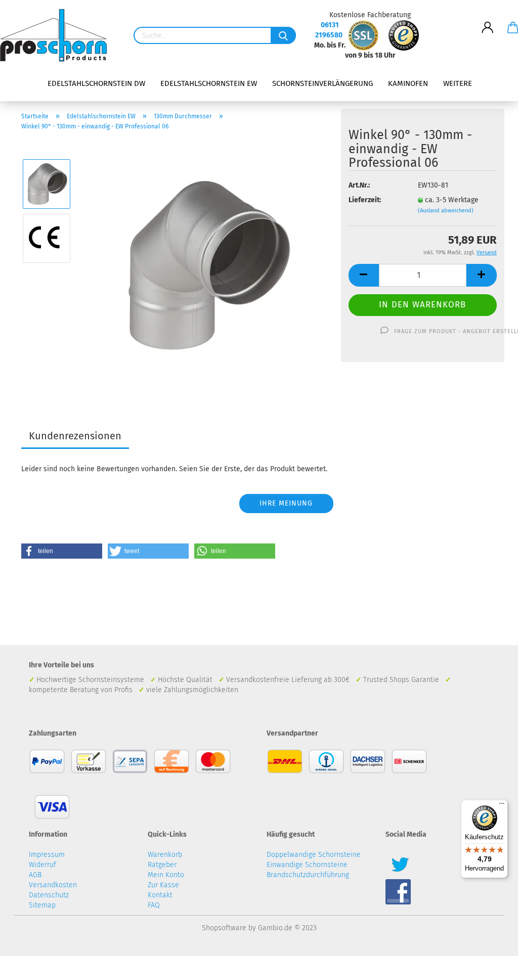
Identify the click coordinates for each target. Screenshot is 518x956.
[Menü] (502, 806)
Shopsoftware (224, 928)
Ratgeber (162, 864)
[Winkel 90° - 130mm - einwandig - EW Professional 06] (206, 265)
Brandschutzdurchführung (308, 875)
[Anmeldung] (487, 19)
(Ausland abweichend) (445, 210)
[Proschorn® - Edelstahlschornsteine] (57, 35)
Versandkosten (53, 885)
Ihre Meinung (286, 503)
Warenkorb (165, 854)
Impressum (47, 854)
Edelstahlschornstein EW (208, 83)
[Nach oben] (490, 940)
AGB (35, 875)
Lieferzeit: (365, 200)
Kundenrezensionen (75, 436)
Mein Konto (166, 875)
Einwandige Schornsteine (307, 864)
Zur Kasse (163, 885)
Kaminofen (408, 83)
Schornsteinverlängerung (322, 83)
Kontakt (160, 895)
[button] (61, 551)
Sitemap (42, 905)
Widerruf (42, 864)
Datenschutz (49, 895)
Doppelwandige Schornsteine (314, 854)
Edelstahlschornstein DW (96, 83)
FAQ (154, 905)
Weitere (457, 83)
